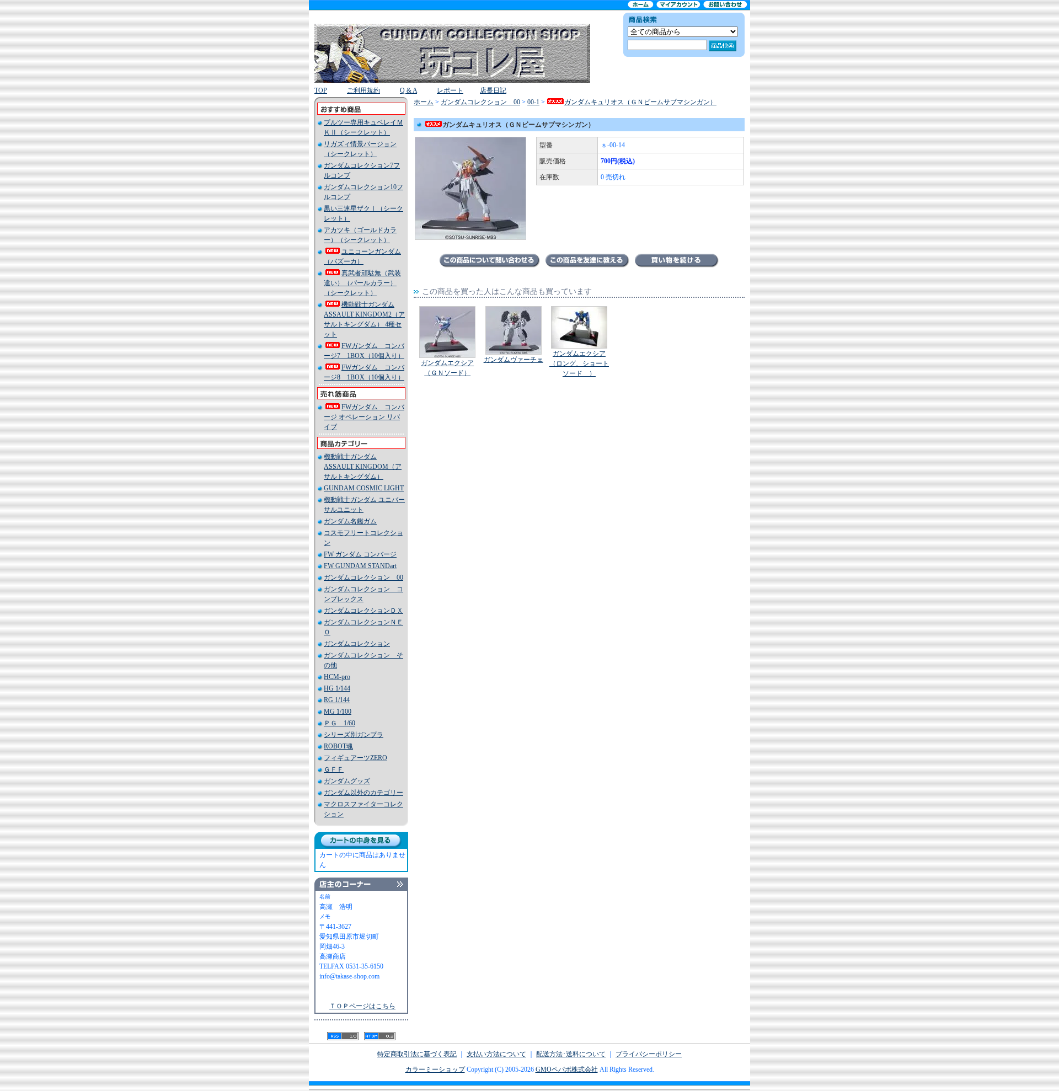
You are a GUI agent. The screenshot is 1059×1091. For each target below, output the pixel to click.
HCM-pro (337, 677)
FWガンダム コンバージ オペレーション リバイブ (364, 417)
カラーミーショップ (435, 1069)
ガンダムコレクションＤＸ (363, 610)
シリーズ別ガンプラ (353, 735)
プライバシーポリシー (649, 1054)
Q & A (408, 90)
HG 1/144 (337, 688)
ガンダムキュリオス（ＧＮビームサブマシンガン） (640, 102)
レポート (450, 90)
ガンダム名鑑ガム (350, 521)
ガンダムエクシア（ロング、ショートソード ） (579, 363)
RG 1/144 (337, 700)
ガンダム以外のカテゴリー (363, 792)
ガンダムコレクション (357, 644)
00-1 (533, 102)
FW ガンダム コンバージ (360, 554)
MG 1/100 (337, 711)
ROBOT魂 (338, 746)
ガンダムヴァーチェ (513, 359)
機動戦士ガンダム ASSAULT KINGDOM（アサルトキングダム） (363, 466)
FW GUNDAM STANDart (360, 566)
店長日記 (493, 90)
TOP (320, 90)
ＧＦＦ (334, 769)
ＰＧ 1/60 (339, 723)
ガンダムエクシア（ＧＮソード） (447, 368)
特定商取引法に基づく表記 (417, 1054)
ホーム (424, 102)
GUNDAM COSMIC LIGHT (364, 488)
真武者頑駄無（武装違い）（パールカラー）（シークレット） (362, 283)
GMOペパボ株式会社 (567, 1069)
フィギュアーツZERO (355, 758)
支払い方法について (496, 1054)
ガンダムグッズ (347, 781)
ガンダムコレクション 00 (363, 577)
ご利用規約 (363, 90)
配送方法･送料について (571, 1054)
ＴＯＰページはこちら (362, 1006)
